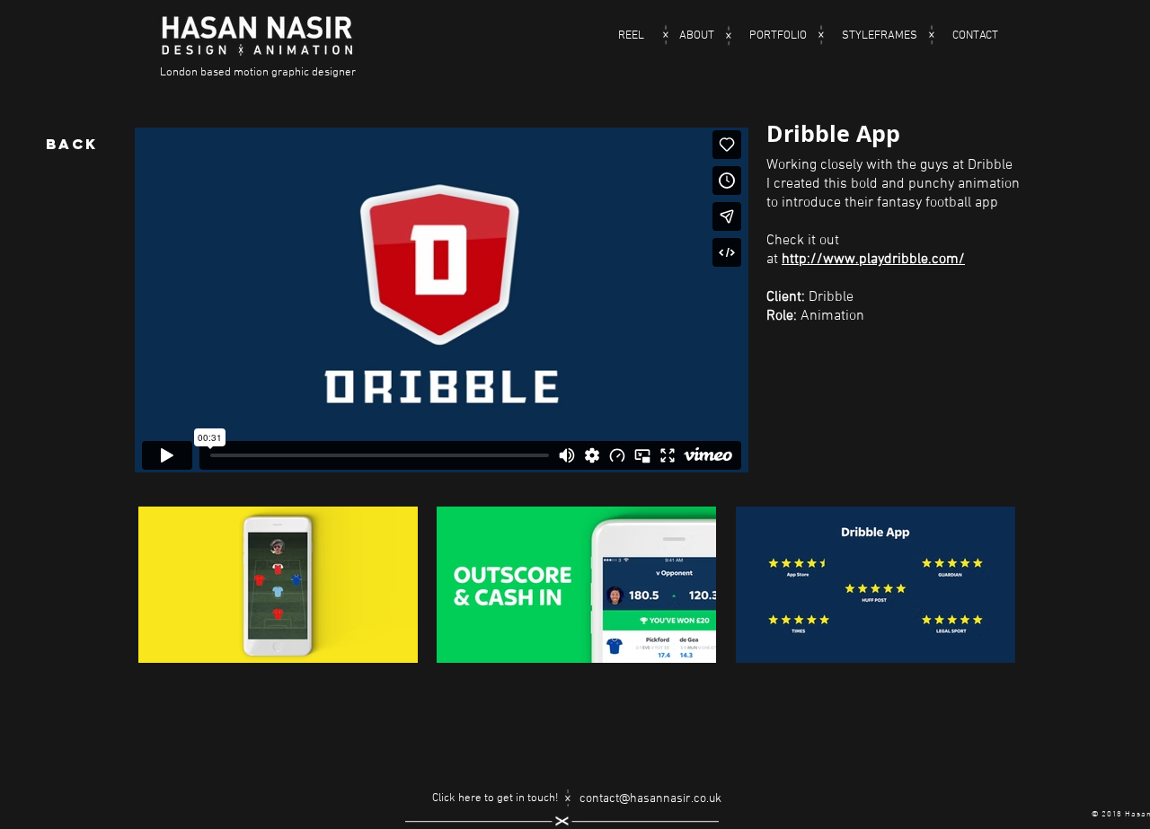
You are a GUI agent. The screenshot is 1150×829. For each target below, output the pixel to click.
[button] (278, 622)
